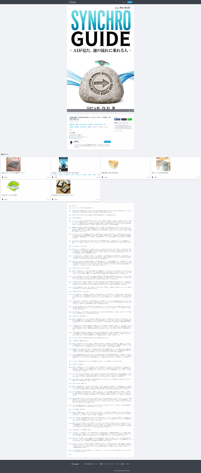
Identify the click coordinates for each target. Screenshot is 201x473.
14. (71, 271)
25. (71, 326)
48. (71, 438)
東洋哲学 (89, 174)
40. (71, 398)
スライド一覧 (107, 141)
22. (71, 312)
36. (71, 379)
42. (71, 409)
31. (71, 354)
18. (71, 291)
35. (71, 374)
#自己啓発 (101, 127)
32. (71, 361)
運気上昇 (60, 174)
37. (71, 383)
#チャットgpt (83, 127)
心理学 (95, 174)
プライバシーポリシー (109, 464)
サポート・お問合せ (120, 464)
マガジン (128, 464)
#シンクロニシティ (98, 124)
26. (71, 332)
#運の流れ (95, 127)
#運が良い (91, 124)
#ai (104, 124)
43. (71, 412)
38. (71, 386)
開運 (72, 174)
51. (71, 454)
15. (71, 276)
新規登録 (129, 2)
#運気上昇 (72, 124)
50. (71, 450)
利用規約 (101, 464)
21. (71, 306)
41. (71, 405)
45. (71, 423)
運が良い (55, 174)
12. (71, 261)
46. (71, 430)
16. (71, 282)
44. (71, 417)
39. (71, 392)
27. (71, 338)
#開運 (77, 124)
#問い (71, 129)
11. (71, 256)
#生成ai (89, 127)
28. (71, 341)
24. (71, 319)
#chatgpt (76, 127)
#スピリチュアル (83, 124)
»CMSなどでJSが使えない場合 (123, 122)
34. (71, 367)
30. (71, 349)
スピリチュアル (67, 174)
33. (71, 364)
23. (71, 316)
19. (71, 294)
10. (71, 249)
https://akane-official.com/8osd (75, 138)
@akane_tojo (76, 142)
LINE (130, 119)
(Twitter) (124, 119)
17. (71, 287)
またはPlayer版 (124, 120)
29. (71, 343)
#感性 (106, 127)
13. (71, 268)
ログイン (123, 2)
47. (71, 433)
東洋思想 (84, 174)
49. (71, 443)
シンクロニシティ (78, 174)
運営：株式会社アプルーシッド (91, 464)
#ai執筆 (71, 127)
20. (71, 301)
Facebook (118, 119)
